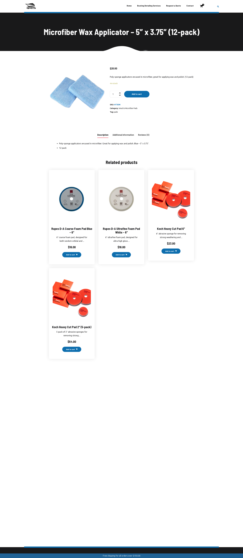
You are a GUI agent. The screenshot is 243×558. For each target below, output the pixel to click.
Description (102, 134)
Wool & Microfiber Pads (128, 108)
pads (116, 112)
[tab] (102, 134)
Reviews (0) (143, 134)
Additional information (123, 134)
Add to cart (137, 94)
